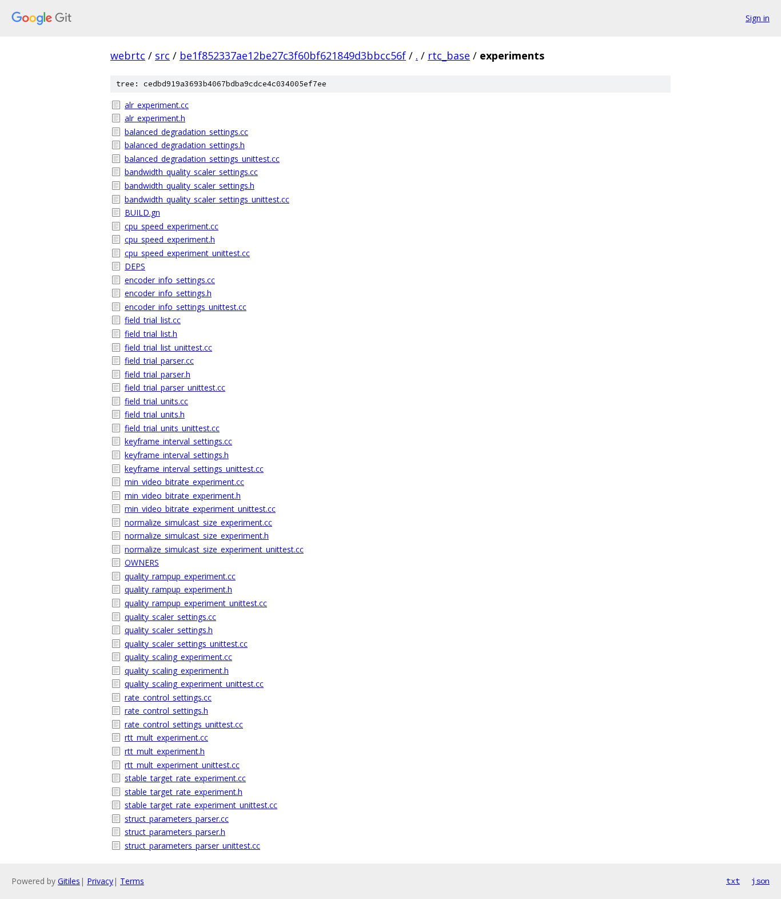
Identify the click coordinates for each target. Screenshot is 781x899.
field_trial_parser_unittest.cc (175, 387)
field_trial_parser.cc (159, 360)
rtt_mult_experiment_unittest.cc (182, 764)
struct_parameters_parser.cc (177, 818)
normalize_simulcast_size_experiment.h (197, 535)
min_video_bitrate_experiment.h (183, 495)
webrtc (127, 55)
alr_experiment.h (155, 118)
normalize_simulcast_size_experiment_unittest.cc (214, 549)
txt (733, 881)
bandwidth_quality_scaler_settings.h (189, 185)
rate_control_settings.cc (168, 697)
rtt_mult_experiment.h (165, 751)
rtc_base (449, 55)
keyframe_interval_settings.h (177, 454)
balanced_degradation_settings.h (185, 145)
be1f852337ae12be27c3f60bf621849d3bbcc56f (293, 55)
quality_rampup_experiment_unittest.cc (196, 603)
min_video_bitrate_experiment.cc (184, 481)
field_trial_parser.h (157, 374)
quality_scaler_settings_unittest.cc (186, 643)
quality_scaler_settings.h (169, 629)
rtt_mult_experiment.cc (166, 737)
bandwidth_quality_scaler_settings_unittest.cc (207, 199)
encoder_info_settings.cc (170, 280)
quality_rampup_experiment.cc (180, 576)
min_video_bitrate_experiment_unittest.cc (200, 508)
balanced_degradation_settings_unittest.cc (202, 158)
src (162, 55)
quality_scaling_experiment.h (177, 670)
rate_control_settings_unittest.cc (184, 724)
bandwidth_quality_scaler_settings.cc (191, 171)
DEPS (135, 266)
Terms (132, 881)
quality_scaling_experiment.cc (178, 656)
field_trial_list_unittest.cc (168, 347)
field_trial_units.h (155, 414)
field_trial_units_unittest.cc (172, 428)
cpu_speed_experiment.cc (171, 226)
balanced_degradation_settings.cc (186, 131)
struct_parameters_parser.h (175, 831)
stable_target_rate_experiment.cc (185, 778)
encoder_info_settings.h (168, 293)
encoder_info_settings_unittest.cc (185, 306)
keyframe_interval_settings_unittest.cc (194, 468)
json (760, 881)
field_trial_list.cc (153, 320)
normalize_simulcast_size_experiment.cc (198, 522)
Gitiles (69, 881)
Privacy (100, 881)
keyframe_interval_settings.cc (178, 441)
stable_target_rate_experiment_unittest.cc (201, 804)
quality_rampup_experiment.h (178, 589)
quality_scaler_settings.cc (170, 616)
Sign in (758, 18)
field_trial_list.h (151, 333)
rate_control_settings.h (166, 710)
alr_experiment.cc (157, 105)
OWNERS (142, 562)
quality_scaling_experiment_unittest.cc (194, 683)
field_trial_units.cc (156, 401)
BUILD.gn (142, 212)
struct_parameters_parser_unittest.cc (192, 845)
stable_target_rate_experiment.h (183, 791)
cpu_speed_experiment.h (170, 239)
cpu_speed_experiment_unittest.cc (187, 253)
